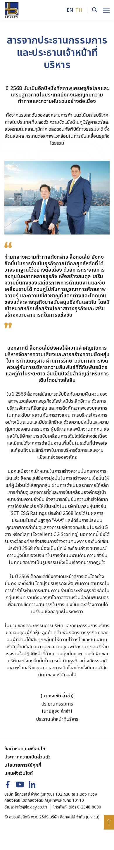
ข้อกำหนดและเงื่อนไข (24, 748)
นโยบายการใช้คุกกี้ (22, 765)
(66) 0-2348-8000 (85, 807)
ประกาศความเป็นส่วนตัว (27, 757)
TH (78, 10)
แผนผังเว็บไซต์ (18, 773)
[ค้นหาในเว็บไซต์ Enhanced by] (92, 10)
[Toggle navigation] (106, 10)
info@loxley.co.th (31, 807)
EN (70, 10)
